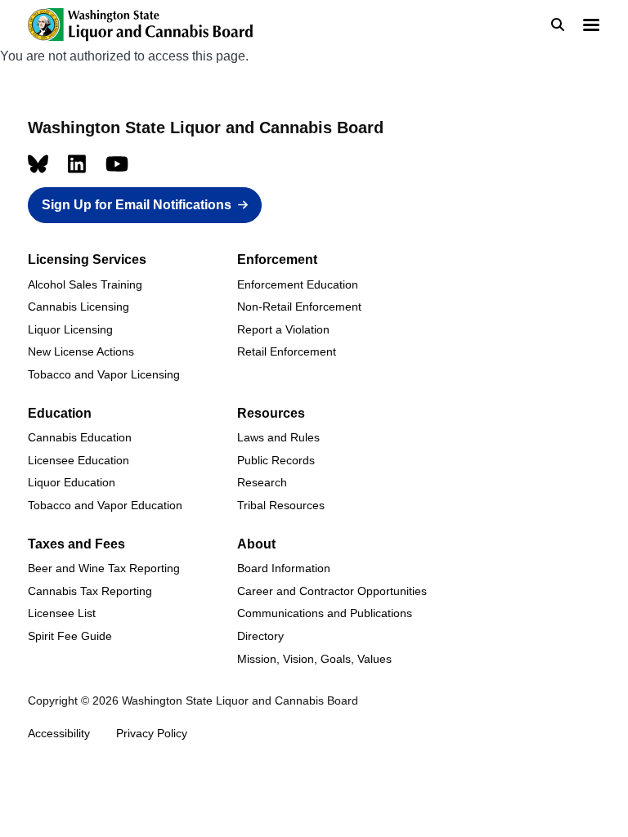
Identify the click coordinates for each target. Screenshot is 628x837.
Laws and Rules (278, 437)
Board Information (283, 568)
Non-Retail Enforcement (299, 306)
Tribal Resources (281, 505)
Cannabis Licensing (78, 306)
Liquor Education (71, 482)
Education (60, 413)
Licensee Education (78, 460)
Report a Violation (283, 329)
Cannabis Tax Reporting (90, 591)
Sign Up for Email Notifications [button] (136, 205)
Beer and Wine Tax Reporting (104, 568)
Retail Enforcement (286, 351)
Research (262, 482)
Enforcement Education (297, 284)
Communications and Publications (324, 613)
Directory (260, 635)
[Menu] (590, 26)
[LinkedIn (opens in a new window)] (76, 164)
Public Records (276, 460)
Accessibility (59, 733)
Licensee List (62, 613)
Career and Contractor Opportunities (332, 591)
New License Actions (81, 351)
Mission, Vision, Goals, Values (314, 658)
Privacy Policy (151, 733)
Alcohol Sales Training (85, 284)
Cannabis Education (80, 437)
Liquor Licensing (70, 329)
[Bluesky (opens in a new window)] (38, 164)
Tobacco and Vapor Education (105, 505)
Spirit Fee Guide (70, 635)
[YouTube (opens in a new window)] (117, 164)
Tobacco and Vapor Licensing (104, 374)
